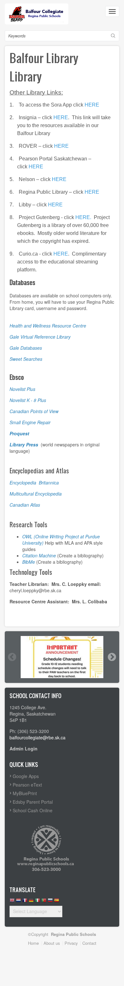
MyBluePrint (25, 793)
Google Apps (26, 776)
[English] (12, 902)
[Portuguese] (43, 902)
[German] (31, 902)
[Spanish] (56, 902)
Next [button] (111, 656)
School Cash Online (32, 810)
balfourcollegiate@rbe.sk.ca (37, 737)
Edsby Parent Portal (33, 802)
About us (52, 943)
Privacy (71, 943)
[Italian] (37, 902)
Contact (89, 943)
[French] (24, 902)
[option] (62, 657)
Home (33, 943)
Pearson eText (27, 785)
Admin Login (24, 748)
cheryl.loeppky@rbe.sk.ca (35, 590)
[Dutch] (18, 902)
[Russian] (50, 902)
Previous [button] (11, 656)
